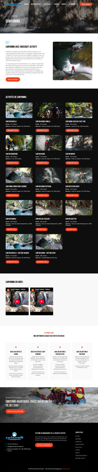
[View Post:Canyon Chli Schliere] (49, 207)
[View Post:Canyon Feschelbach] (78, 175)
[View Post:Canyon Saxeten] (78, 207)
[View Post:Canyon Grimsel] (19, 207)
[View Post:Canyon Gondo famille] (49, 110)
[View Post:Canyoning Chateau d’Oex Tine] (78, 110)
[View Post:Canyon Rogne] (49, 143)
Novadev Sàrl (66, 469)
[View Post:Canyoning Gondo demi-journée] (19, 175)
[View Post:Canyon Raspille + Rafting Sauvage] (19, 241)
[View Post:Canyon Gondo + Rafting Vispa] (49, 241)
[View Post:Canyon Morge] (78, 143)
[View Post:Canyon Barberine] (19, 143)
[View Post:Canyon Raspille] (19, 110)
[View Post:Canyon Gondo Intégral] (49, 175)
